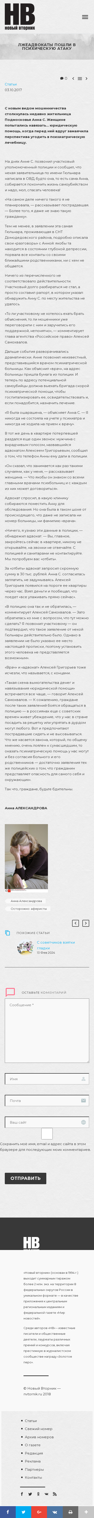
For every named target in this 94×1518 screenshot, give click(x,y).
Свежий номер (38, 1429)
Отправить (25, 1178)
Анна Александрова (26, 901)
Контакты (33, 1477)
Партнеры (34, 1469)
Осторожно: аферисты (29, 908)
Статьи (11, 84)
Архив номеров (39, 1437)
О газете (33, 1445)
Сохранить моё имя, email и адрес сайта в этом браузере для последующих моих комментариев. (45, 1147)
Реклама (33, 1461)
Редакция (34, 1453)
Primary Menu (85, 17)
